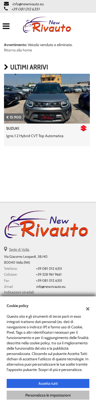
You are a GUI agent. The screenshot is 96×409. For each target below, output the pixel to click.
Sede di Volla (19, 249)
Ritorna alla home (18, 50)
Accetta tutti (48, 383)
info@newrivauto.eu (27, 4)
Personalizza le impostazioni (48, 395)
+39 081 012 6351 (25, 9)
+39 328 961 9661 (49, 274)
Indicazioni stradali (19, 292)
